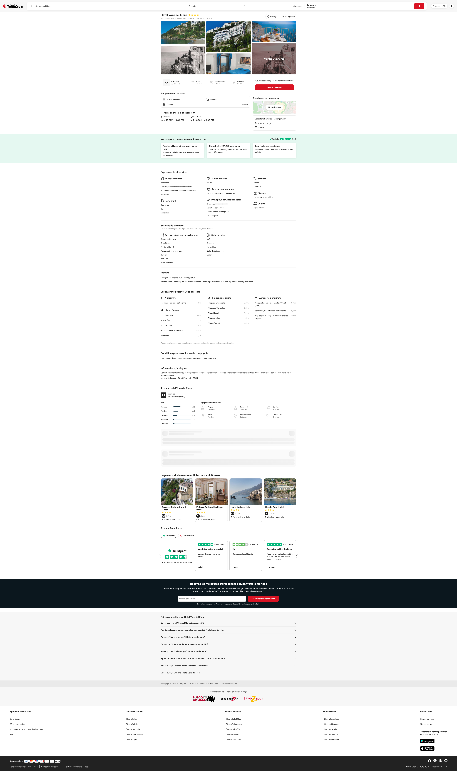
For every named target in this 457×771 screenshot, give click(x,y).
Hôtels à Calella (131, 724)
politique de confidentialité (251, 604)
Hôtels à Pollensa (232, 734)
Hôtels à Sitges (131, 739)
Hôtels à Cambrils (132, 729)
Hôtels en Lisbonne (331, 724)
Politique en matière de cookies (78, 767)
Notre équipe (15, 719)
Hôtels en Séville (330, 729)
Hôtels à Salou (131, 719)
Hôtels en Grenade (331, 739)
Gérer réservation (17, 724)
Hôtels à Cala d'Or (232, 729)
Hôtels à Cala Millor (233, 719)
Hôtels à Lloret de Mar (134, 734)
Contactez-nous (427, 719)
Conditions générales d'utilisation (24, 767)
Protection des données (51, 767)
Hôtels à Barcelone (331, 719)
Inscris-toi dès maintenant (263, 598)
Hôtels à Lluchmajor (233, 739)
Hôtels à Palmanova (233, 724)
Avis (11, 734)
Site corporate (426, 724)
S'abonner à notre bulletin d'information (26, 729)
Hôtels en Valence (330, 734)
